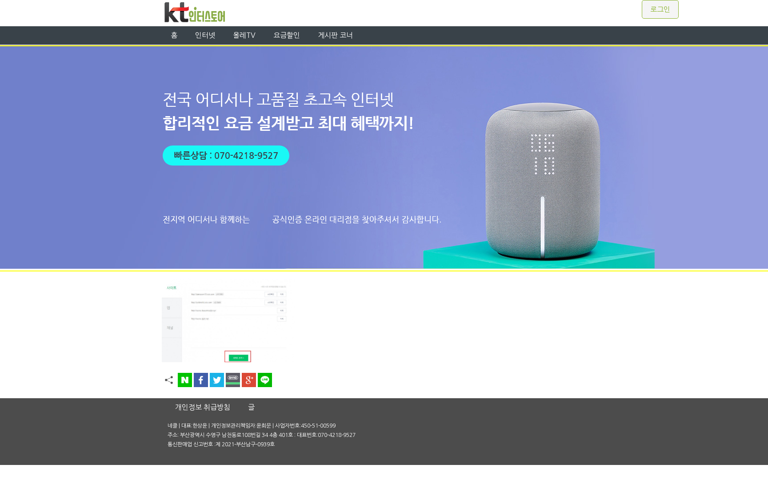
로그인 (660, 9)
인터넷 (205, 35)
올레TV (244, 35)
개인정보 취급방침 (202, 407)
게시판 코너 (335, 35)
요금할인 (286, 35)
